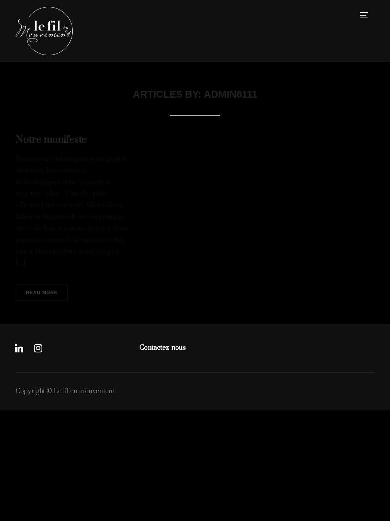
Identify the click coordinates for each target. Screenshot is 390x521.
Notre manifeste (51, 139)
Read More (42, 292)
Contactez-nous (162, 348)
